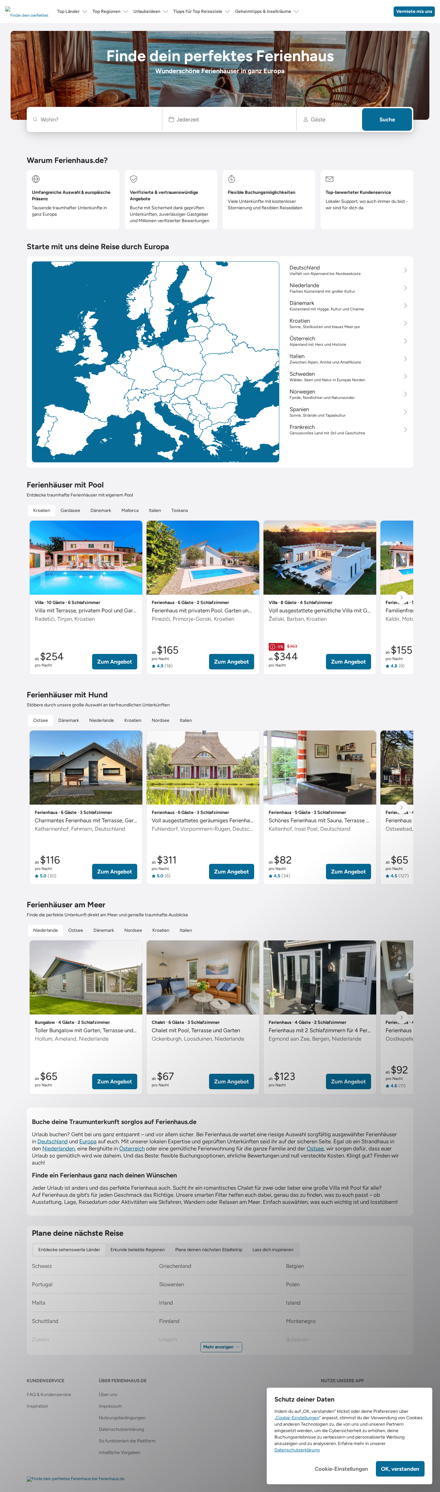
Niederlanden (58, 1148)
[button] (229, 119)
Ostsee (315, 1148)
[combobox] (98, 119)
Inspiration (37, 1406)
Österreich (132, 1148)
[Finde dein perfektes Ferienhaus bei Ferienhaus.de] (75, 1479)
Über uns (108, 1394)
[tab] (41, 510)
